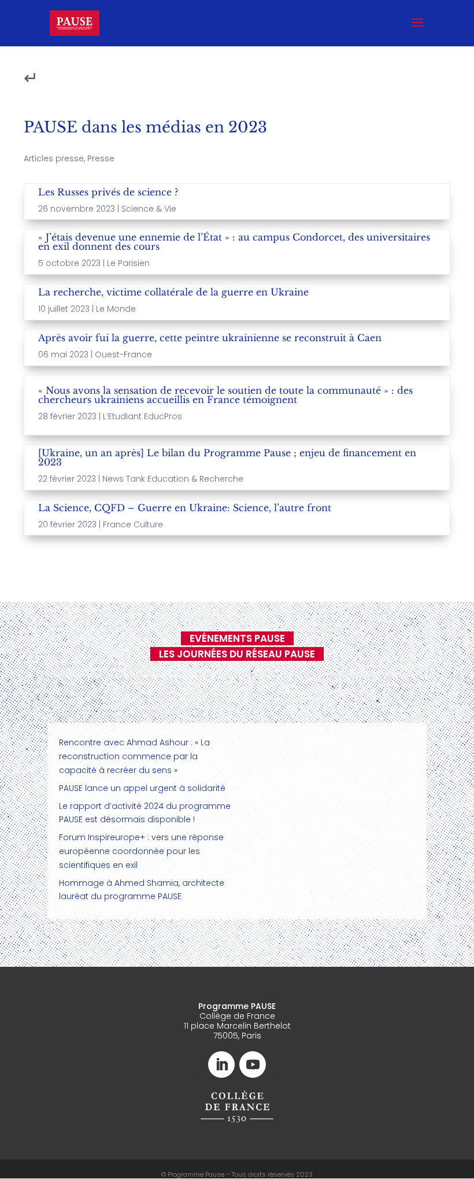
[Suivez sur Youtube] (252, 1064)
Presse (100, 158)
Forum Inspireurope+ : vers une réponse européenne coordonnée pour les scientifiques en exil (141, 851)
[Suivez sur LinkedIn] (221, 1064)
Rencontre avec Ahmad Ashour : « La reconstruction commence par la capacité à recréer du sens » (134, 756)
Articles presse (54, 158)
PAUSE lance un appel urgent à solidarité (142, 788)
